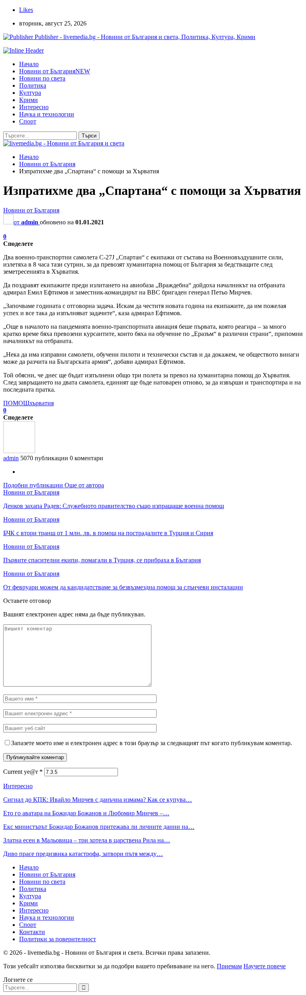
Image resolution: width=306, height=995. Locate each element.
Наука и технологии (46, 114)
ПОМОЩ (16, 403)
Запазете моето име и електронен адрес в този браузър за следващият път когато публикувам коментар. (151, 743)
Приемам (229, 966)
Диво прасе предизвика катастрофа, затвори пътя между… (83, 853)
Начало (29, 64)
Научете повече (264, 966)
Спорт (27, 121)
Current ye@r (23, 771)
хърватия (41, 403)
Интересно (34, 107)
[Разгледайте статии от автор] (19, 450)
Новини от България (54, 71)
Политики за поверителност (57, 939)
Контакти (32, 931)
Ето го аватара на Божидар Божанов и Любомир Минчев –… (86, 813)
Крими (28, 99)
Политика (32, 85)
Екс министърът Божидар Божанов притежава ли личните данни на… (98, 826)
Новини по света (42, 78)
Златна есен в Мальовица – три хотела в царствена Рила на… (86, 840)
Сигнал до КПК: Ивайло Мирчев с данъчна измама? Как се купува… (97, 799)
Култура (30, 92)
